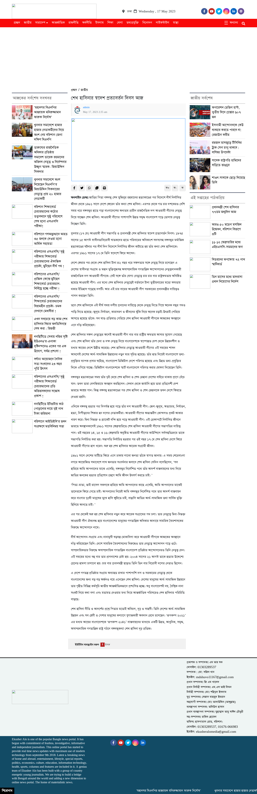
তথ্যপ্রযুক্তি (132, 23)
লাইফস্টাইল (162, 23)
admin (86, 107)
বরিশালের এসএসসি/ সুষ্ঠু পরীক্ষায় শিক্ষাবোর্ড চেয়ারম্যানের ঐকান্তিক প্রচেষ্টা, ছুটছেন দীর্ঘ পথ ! (49, 258)
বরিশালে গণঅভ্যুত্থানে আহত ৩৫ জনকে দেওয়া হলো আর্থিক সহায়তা (51, 239)
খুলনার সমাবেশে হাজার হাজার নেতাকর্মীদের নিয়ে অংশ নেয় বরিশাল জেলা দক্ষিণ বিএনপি (49, 132)
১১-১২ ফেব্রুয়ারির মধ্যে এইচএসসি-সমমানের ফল (227, 244)
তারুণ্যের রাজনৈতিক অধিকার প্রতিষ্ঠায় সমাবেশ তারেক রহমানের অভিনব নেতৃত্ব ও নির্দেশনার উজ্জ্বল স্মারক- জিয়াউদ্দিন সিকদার (50, 159)
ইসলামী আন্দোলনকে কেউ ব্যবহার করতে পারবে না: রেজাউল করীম (227, 130)
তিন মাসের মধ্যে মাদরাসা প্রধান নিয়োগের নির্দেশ (227, 279)
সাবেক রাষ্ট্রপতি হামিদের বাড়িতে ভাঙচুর (226, 163)
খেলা (120, 23)
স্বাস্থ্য (176, 23)
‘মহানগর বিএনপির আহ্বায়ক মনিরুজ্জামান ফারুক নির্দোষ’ (47, 112)
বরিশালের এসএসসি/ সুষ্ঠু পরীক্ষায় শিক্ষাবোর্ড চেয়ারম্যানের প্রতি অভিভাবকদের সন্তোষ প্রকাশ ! (49, 386)
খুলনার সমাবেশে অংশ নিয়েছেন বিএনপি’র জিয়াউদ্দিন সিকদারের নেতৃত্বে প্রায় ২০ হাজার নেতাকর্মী (47, 189)
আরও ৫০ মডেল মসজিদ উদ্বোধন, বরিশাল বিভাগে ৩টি (227, 229)
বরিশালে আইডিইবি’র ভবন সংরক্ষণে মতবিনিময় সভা (50, 424)
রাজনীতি (73, 23)
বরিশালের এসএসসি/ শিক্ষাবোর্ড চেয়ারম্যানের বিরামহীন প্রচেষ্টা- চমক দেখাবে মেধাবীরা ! (48, 303)
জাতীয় (27, 23)
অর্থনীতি (87, 23)
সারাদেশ (40, 23)
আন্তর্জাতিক (58, 23)
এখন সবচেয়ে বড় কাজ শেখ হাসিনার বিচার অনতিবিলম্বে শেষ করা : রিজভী (50, 324)
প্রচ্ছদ (17, 23)
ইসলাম (99, 23)
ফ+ (167, 188)
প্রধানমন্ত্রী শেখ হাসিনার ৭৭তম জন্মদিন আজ (225, 209)
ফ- (175, 188)
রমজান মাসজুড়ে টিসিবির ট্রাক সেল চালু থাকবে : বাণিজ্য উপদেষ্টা (227, 147)
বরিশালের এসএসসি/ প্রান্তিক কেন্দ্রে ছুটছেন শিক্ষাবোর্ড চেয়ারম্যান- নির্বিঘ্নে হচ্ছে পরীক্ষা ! (47, 281)
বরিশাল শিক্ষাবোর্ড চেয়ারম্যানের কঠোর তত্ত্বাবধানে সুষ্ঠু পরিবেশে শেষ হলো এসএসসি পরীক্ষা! (48, 216)
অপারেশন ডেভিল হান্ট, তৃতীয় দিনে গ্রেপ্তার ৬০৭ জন (226, 112)
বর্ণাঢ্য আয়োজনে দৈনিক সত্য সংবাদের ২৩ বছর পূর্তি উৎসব (48, 364)
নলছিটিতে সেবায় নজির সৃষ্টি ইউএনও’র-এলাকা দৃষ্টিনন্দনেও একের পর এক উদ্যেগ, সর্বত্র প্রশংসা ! (51, 343)
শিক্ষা (110, 23)
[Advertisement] (128, 55)
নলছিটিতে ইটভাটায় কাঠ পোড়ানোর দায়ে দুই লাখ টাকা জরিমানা (49, 409)
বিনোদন (147, 23)
